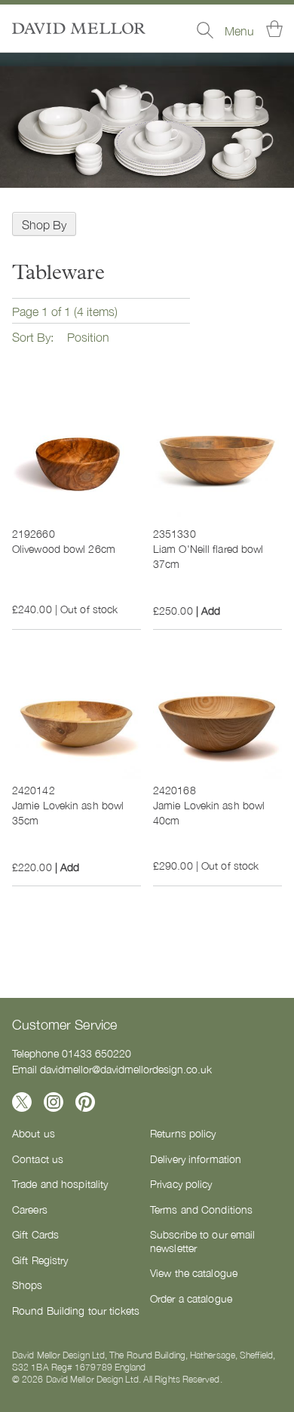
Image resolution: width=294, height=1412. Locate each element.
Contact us (37, 1158)
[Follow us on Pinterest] (85, 1102)
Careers (29, 1209)
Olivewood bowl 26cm (63, 548)
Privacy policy (181, 1183)
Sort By (31, 336)
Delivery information (195, 1158)
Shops (27, 1284)
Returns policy (183, 1132)
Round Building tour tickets (75, 1310)
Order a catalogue (191, 1298)
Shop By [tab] (44, 224)
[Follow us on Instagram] (53, 1102)
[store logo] (78, 28)
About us (33, 1132)
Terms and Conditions (201, 1209)
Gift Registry (40, 1259)
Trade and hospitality (60, 1183)
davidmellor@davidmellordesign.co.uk (126, 1068)
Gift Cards (35, 1234)
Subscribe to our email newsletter (202, 1240)
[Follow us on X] (22, 1102)
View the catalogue (193, 1272)
